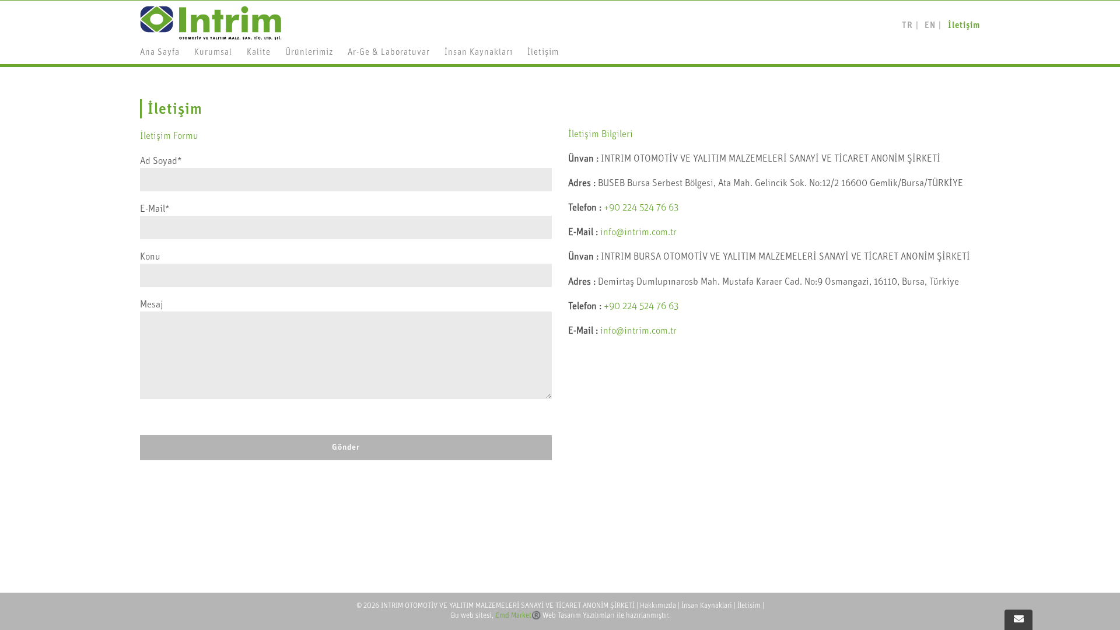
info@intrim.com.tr (638, 232)
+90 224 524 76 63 (641, 208)
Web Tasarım (561, 616)
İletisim (749, 606)
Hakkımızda (658, 606)
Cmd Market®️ (518, 616)
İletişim (964, 26)
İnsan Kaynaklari (706, 606)
